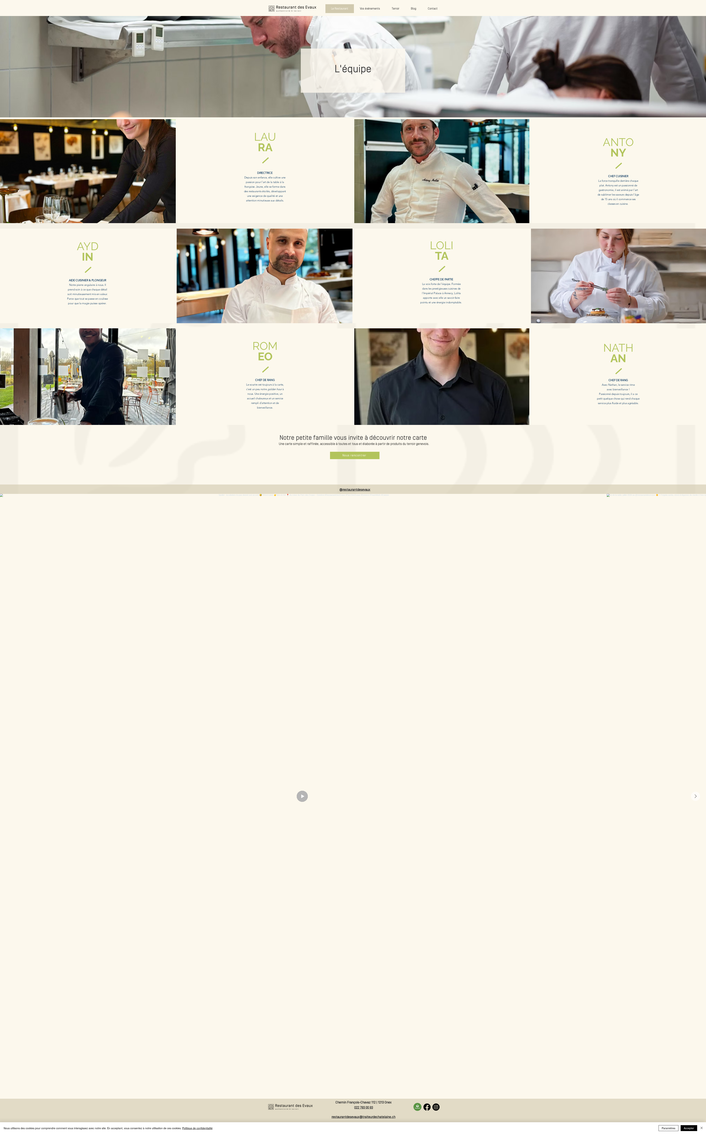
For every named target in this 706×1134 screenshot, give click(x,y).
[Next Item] (695, 796)
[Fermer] (701, 1128)
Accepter (689, 1128)
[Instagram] (436, 1107)
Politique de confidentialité (197, 1128)
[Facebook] (427, 1107)
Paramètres (668, 1128)
